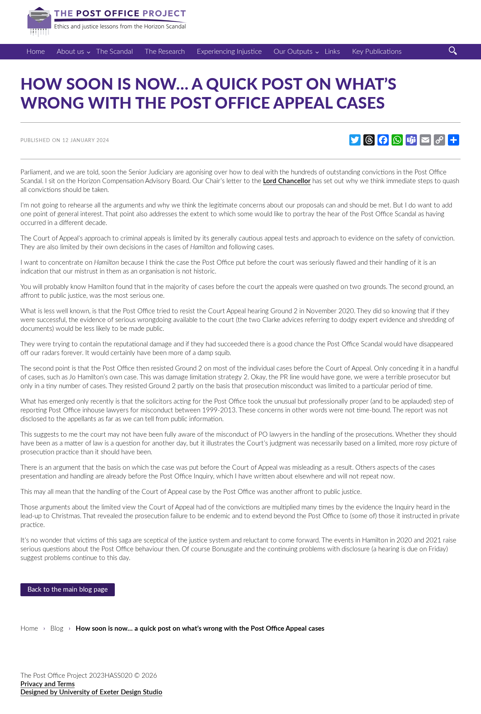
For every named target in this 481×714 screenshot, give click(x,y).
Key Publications (377, 51)
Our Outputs (293, 51)
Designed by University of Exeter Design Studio (91, 692)
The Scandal (114, 51)
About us (70, 51)
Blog (56, 628)
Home (35, 51)
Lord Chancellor (287, 181)
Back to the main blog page (67, 589)
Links (332, 51)
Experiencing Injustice (229, 51)
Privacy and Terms (47, 684)
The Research (165, 51)
